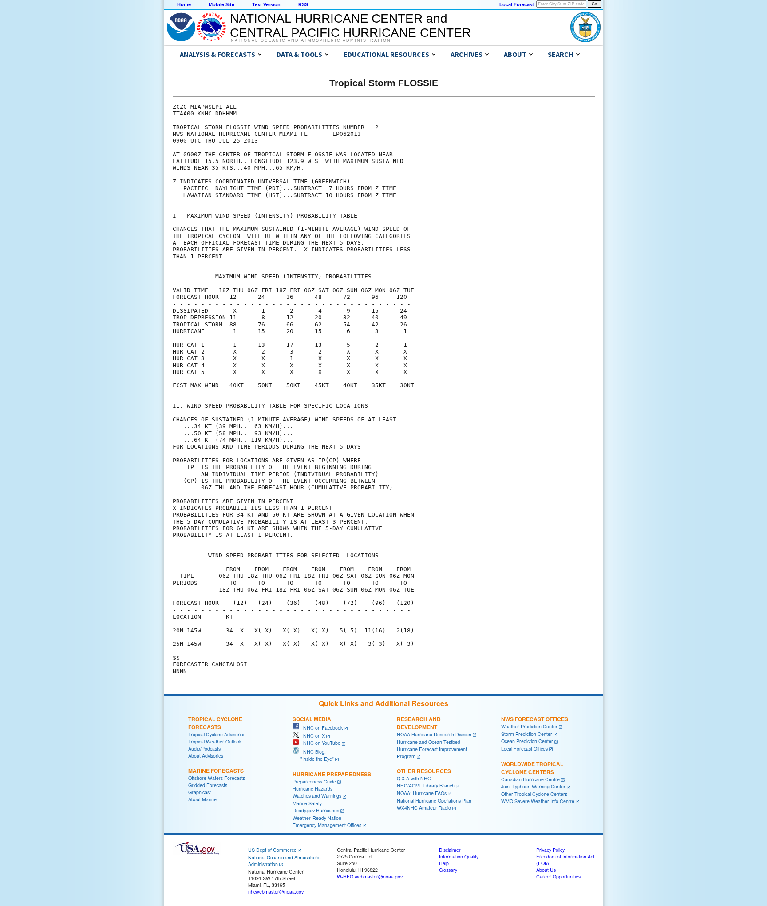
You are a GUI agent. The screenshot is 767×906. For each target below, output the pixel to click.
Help (444, 863)
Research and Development (419, 723)
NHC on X (312, 735)
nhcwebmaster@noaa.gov (276, 891)
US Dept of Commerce (272, 849)
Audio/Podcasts (204, 748)
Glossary (448, 869)
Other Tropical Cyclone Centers (534, 794)
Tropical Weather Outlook (214, 741)
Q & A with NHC (414, 778)
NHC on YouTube (319, 742)
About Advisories (205, 755)
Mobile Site (221, 4)
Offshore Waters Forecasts (216, 778)
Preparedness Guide (314, 781)
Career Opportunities (558, 876)
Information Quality (458, 856)
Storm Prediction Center (526, 734)
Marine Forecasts (216, 771)
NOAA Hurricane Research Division (434, 734)
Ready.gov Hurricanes (316, 810)
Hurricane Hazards (312, 788)
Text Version (266, 4)
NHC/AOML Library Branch (426, 785)
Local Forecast (516, 4)
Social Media (312, 719)
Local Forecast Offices (524, 748)
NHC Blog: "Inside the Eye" (313, 755)
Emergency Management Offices (327, 825)
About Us (546, 869)
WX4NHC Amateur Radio (424, 807)
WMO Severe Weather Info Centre (537, 801)
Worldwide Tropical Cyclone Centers (532, 768)
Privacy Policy (550, 849)
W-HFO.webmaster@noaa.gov (370, 876)
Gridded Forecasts (207, 785)
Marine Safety (307, 803)
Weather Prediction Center (529, 726)
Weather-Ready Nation (317, 818)
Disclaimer (450, 849)
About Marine (202, 799)
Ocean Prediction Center (527, 741)
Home (184, 4)
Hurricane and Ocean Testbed (428, 742)
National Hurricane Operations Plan (434, 800)
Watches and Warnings (317, 795)
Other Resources (424, 771)
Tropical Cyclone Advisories (216, 734)
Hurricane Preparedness (332, 774)
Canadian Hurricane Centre (530, 779)
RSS (303, 4)
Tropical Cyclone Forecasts (215, 723)
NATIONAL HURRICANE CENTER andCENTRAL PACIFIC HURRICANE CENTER (350, 26)
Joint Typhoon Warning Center (533, 786)
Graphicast (199, 792)
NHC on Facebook (321, 727)
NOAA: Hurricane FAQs (422, 793)
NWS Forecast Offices (534, 719)
